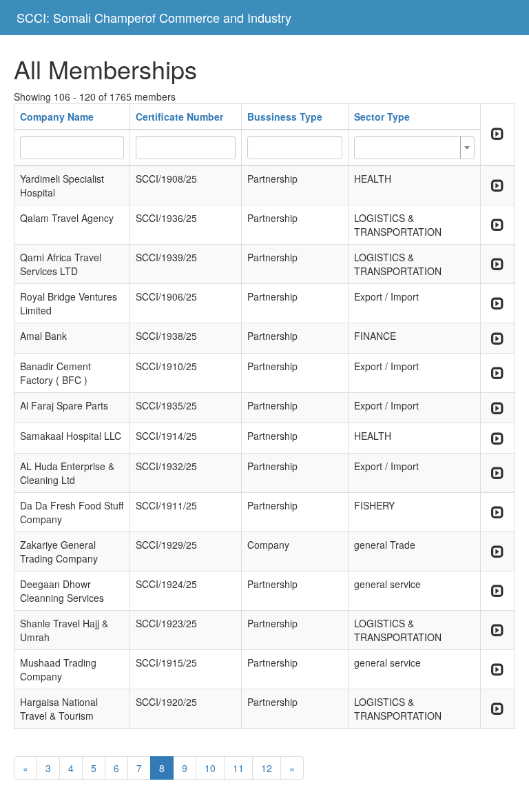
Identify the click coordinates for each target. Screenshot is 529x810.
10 (210, 768)
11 (238, 768)
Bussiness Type (284, 116)
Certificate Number (179, 116)
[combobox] (414, 147)
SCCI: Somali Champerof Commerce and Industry (154, 17)
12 (266, 768)
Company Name (57, 116)
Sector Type (382, 116)
